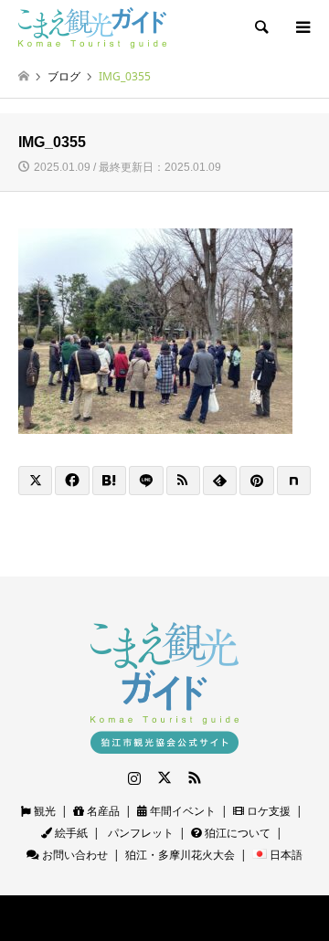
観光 (43, 811)
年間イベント (181, 811)
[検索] (260, 27)
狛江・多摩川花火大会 (180, 854)
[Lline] (146, 480)
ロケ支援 (267, 811)
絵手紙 (70, 833)
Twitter (164, 777)
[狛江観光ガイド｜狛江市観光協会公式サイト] (92, 27)
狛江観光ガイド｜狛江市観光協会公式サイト (123, 918)
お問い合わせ (73, 854)
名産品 (102, 811)
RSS (194, 777)
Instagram (134, 777)
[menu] (301, 27)
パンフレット (139, 833)
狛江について (236, 833)
